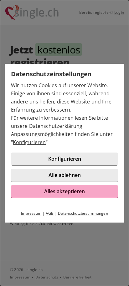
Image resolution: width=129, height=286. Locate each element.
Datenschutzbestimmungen (83, 213)
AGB (50, 213)
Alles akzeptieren (64, 191)
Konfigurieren (29, 142)
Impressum (31, 213)
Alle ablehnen (65, 175)
